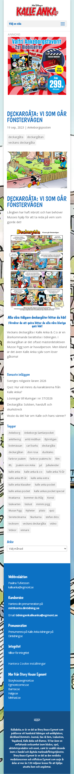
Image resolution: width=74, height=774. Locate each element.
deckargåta (15, 137)
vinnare (25, 530)
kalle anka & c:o (33, 471)
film (57, 458)
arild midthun (32, 439)
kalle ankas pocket (19, 491)
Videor (12, 530)
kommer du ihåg (33, 497)
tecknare (14, 523)
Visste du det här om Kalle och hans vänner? (36, 416)
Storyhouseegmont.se (21, 680)
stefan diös (52, 517)
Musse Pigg (15, 510)
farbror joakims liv (40, 458)
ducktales (47, 452)
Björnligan (51, 439)
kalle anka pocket (45, 484)
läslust (28, 504)
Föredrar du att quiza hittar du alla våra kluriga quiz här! (37, 324)
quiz (51, 510)
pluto (42, 510)
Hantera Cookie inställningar (27, 663)
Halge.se (13, 693)
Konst (50, 497)
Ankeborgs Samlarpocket (39, 433)
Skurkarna (36, 517)
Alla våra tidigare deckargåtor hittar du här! (37, 317)
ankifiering (15, 439)
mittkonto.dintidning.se (23, 608)
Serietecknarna (17, 517)
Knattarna (14, 497)
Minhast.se (14, 698)
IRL (10, 465)
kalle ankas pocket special (49, 491)
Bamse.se (14, 689)
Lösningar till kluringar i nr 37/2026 (30, 398)
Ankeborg (14, 433)
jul (40, 465)
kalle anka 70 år (55, 471)
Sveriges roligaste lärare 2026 (26, 381)
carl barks (32, 445)
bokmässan (15, 445)
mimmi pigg (43, 504)
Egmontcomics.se (18, 685)
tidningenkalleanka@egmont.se (36, 615)
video (53, 523)
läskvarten (15, 504)
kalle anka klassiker (20, 484)
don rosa (32, 452)
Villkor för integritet (18, 653)
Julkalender (52, 465)
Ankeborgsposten (39, 127)
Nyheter (30, 510)
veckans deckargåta (21, 142)
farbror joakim (17, 458)
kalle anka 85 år (18, 478)
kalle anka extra (40, 478)
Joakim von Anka (25, 465)
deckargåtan (35, 137)
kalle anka (14, 471)
